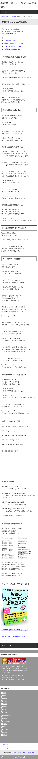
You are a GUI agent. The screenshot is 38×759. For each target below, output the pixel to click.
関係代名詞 (6, 715)
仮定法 (5, 724)
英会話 (5, 735)
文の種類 (13, 16)
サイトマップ (7, 748)
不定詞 (5, 704)
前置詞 (5, 732)
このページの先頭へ (20, 757)
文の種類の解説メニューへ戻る (11, 515)
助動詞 (5, 698)
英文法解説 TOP (5, 16)
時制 (4, 695)
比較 (4, 726)
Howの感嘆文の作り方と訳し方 (14, 40)
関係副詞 (5, 718)
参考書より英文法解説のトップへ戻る (14, 636)
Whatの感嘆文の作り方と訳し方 (14, 43)
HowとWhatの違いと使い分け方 (14, 46)
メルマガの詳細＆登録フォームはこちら (13, 679)
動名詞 (5, 706)
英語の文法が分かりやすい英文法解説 (23, 752)
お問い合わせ (7, 746)
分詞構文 (5, 712)
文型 (4, 693)
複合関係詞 (6, 721)
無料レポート (7, 744)
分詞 (4, 709)
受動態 (5, 701)
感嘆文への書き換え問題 (12, 49)
